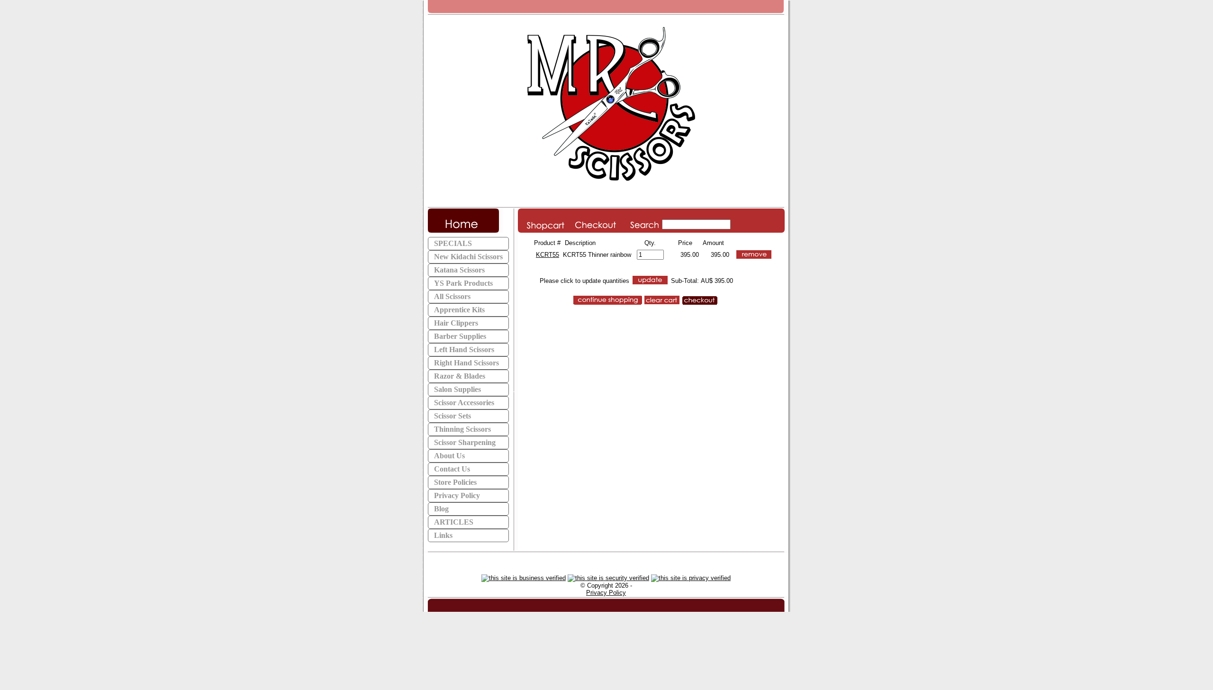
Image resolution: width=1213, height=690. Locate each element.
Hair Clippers (456, 323)
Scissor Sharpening (465, 442)
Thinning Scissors (462, 429)
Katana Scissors (459, 270)
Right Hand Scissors (466, 363)
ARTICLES (453, 522)
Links (443, 535)
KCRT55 (547, 254)
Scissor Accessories (464, 403)
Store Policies (455, 482)
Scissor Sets (452, 416)
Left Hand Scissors (464, 349)
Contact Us (452, 469)
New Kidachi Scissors (468, 257)
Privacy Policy (457, 495)
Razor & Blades (459, 376)
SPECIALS (453, 243)
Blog (441, 509)
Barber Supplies (460, 336)
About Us (449, 456)
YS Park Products (463, 283)
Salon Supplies (457, 389)
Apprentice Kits (459, 310)
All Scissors (452, 296)
